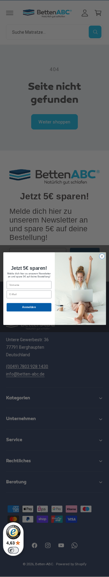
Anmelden (29, 306)
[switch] (13, 550)
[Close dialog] (101, 256)
